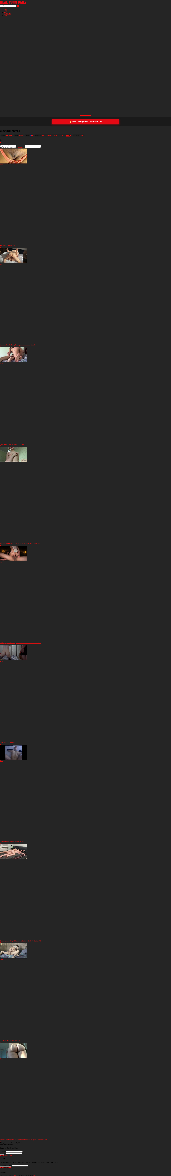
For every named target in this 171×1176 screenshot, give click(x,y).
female (21, 135)
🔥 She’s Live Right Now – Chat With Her (85, 122)
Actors (5, 15)
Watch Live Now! (85, 115)
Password (2, 1153)
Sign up (16, 1175)
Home (5, 9)
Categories (7, 10)
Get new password (5, 1167)
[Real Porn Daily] (13, 4)
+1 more (68, 135)
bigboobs (48, 135)
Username (3, 1151)
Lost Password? (9, 1155)
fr (31, 135)
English (82, 135)
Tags (5, 12)
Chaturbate (9, 135)
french (55, 135)
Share (1, 142)
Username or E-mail (5, 1165)
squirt (61, 135)
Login (2, 1155)
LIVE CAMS (7, 14)
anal (43, 135)
